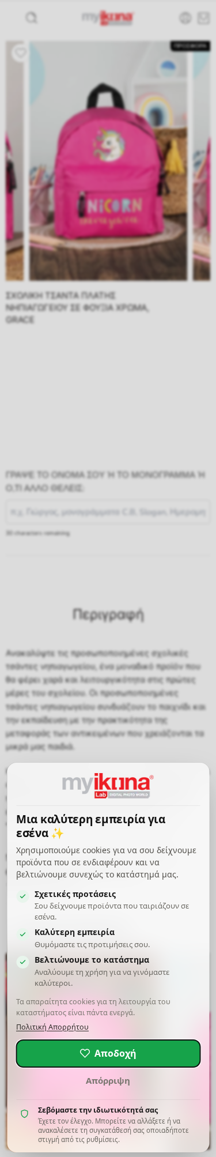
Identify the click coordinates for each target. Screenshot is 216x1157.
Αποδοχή (115, 1053)
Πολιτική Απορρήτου (52, 1027)
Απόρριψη (108, 1080)
